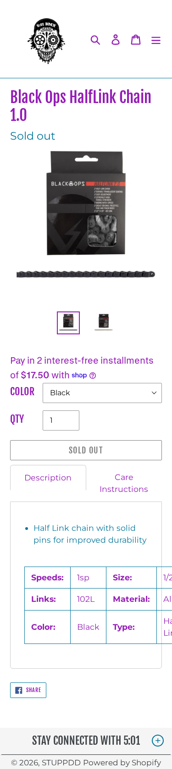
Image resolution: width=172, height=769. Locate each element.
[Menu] (156, 38)
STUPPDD (61, 762)
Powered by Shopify (122, 762)
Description (48, 477)
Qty (17, 419)
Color (22, 392)
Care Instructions (124, 483)
